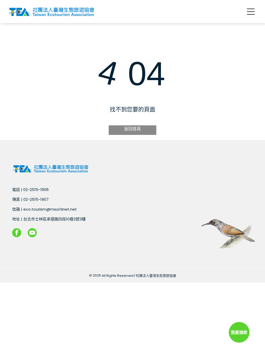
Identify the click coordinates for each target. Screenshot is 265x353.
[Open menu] (251, 12)
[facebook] (16, 233)
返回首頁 (132, 129)
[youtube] (32, 233)
